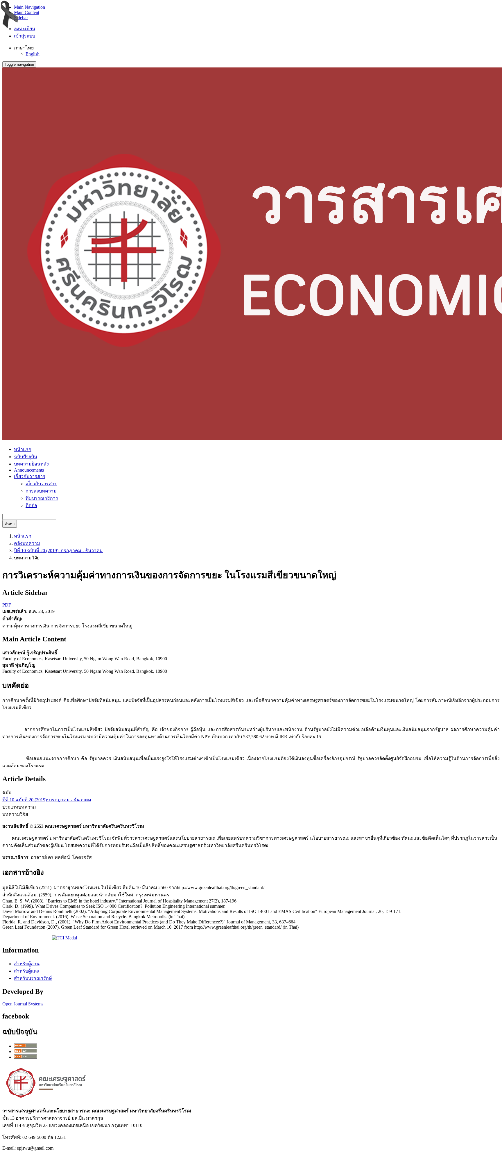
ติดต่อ (31, 505)
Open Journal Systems (22, 1003)
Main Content (26, 12)
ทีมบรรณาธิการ (42, 498)
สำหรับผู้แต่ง (26, 970)
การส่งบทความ (41, 490)
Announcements (29, 470)
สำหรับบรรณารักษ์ (33, 978)
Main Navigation (29, 7)
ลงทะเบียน (24, 28)
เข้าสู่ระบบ (24, 35)
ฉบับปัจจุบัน (25, 456)
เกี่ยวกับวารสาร (41, 483)
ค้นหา (10, 524)
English (33, 53)
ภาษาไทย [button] (24, 47)
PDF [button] (6, 604)
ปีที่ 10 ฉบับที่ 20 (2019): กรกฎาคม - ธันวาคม (58, 550)
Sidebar (21, 17)
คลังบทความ (27, 543)
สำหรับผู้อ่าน (27, 963)
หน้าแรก (22, 449)
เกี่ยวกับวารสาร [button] (29, 476)
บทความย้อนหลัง (31, 463)
